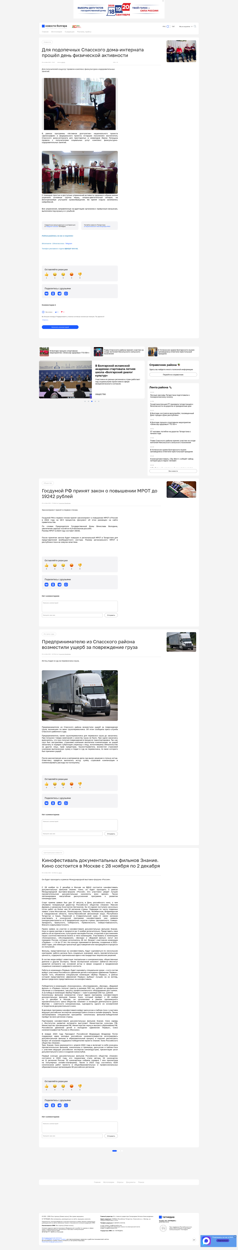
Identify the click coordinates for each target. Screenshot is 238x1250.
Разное (141, 1182)
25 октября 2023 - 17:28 (48, 503)
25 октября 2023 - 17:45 (48, 62)
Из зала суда (49, 634)
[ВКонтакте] (46, 293)
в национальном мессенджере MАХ (97, 226)
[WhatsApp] (66, 293)
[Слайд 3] (91, 401)
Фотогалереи (108, 1182)
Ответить (45, 320)
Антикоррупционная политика (52, 1238)
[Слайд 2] (88, 401)
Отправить (111, 615)
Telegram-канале (52, 226)
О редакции (69, 32)
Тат (173, 26)
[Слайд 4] (95, 401)
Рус (164, 26)
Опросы (120, 1182)
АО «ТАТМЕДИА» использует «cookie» (54, 1239)
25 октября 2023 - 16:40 (48, 872)
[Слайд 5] (98, 401)
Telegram (68, 243)
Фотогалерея (56, 32)
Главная (45, 32)
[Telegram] (59, 293)
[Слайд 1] (85, 401)
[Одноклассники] (53, 293)
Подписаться (223, 1240)
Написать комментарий (60, 327)
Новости (47, 42)
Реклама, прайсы (84, 32)
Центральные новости (53, 853)
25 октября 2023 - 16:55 (48, 654)
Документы (130, 1182)
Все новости (173, 471)
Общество (48, 483)
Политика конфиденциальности (52, 1242)
